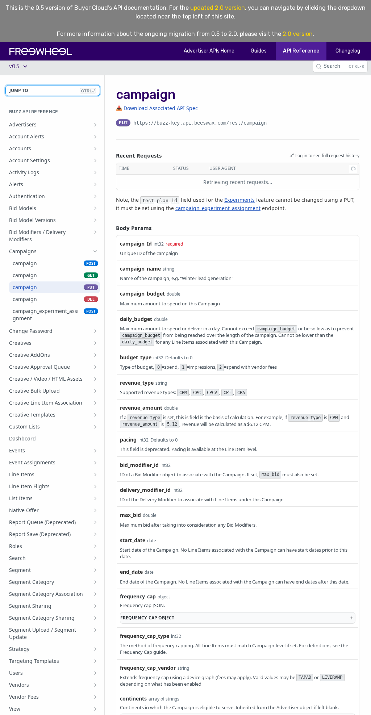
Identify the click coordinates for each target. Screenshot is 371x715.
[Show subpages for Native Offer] (95, 510)
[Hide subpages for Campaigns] (95, 251)
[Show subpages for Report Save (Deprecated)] (95, 534)
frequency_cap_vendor (148, 667)
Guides (259, 51)
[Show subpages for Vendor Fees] (95, 697)
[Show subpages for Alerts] (95, 184)
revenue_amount (141, 407)
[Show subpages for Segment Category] (95, 582)
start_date (132, 540)
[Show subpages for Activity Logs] (95, 172)
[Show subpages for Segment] (95, 570)
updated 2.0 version (217, 7)
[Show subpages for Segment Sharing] (95, 606)
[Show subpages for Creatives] (95, 343)
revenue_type (137, 382)
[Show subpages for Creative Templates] (95, 415)
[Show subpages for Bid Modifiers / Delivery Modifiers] (95, 232)
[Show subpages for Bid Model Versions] (95, 220)
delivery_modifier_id (145, 489)
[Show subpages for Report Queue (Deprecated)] (95, 522)
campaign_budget (142, 293)
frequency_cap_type (144, 635)
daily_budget (136, 318)
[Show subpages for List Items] (95, 498)
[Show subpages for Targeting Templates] (95, 661)
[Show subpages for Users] (95, 673)
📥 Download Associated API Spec (157, 108)
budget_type (135, 357)
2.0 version (298, 33)
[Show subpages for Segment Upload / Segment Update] (95, 630)
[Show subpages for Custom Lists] (95, 427)
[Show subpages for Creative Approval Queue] (95, 367)
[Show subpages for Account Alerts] (95, 136)
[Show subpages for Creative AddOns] (95, 355)
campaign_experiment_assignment (217, 208)
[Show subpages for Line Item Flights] (95, 486)
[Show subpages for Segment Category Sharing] (95, 618)
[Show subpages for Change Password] (95, 331)
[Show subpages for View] (95, 709)
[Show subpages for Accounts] (95, 148)
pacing (128, 439)
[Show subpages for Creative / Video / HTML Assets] (95, 379)
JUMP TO (52, 90)
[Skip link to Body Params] (111, 228)
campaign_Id (136, 243)
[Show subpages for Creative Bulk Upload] (95, 391)
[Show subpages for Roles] (95, 546)
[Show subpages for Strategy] (95, 649)
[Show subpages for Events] (95, 450)
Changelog (347, 51)
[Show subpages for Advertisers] (95, 124)
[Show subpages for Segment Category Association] (95, 594)
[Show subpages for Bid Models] (95, 208)
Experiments (239, 199)
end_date (131, 571)
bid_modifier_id (139, 464)
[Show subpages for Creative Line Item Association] (95, 403)
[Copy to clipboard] (274, 123)
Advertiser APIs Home (209, 51)
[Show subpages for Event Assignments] (95, 462)
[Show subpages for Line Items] (95, 474)
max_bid (130, 514)
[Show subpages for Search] (95, 558)
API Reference (301, 51)
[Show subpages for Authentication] (95, 196)
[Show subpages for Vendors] (95, 685)
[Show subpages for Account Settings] (95, 160)
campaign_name (140, 268)
